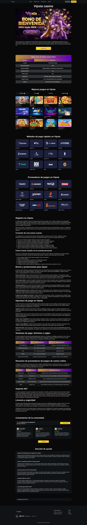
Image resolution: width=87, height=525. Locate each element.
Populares (21, 93)
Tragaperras (64, 93)
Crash (50, 93)
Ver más (43, 441)
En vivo (35, 93)
